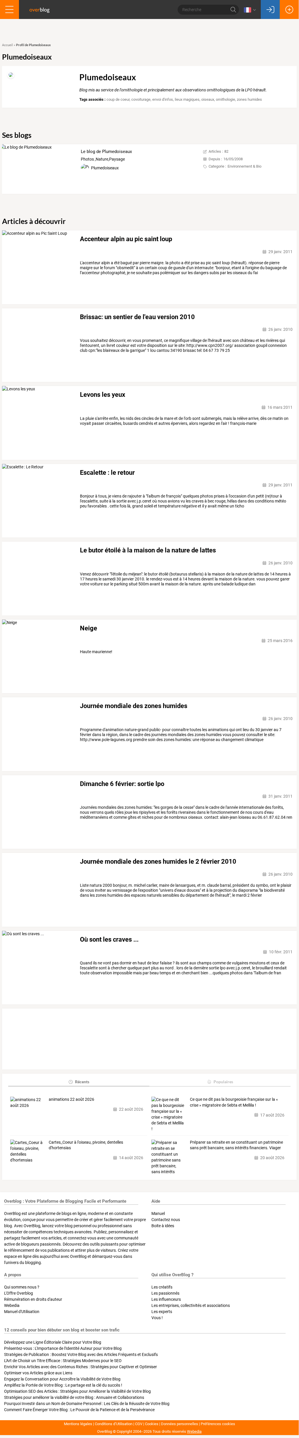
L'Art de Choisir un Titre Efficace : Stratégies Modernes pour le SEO (63, 1360)
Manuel (158, 1213)
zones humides (249, 99)
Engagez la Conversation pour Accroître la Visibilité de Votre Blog (62, 1379)
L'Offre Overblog (18, 1293)
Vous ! (157, 1317)
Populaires (223, 1081)
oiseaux (207, 99)
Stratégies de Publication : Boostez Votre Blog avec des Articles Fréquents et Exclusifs (81, 1354)
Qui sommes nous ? (21, 1287)
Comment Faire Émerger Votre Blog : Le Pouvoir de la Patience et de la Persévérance (79, 1409)
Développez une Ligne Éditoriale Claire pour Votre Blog (52, 1342)
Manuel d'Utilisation (21, 1311)
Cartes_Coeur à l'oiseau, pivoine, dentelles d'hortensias (86, 1145)
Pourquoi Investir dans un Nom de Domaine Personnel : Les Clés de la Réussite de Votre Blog (86, 1403)
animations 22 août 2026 (71, 1099)
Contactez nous (165, 1219)
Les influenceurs (166, 1299)
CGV (138, 1424)
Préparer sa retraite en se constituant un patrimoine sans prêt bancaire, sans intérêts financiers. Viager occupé (236, 1145)
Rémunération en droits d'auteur (33, 1299)
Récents (82, 1081)
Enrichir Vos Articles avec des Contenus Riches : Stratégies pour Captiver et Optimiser (80, 1366)
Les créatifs (161, 1287)
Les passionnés (165, 1293)
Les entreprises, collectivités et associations (190, 1305)
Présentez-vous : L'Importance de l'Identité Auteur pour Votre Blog (63, 1348)
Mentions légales (78, 1424)
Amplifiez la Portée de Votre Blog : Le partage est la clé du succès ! (63, 1385)
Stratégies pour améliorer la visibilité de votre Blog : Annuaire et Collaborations (74, 1397)
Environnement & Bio (244, 166)
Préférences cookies (218, 1424)
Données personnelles (179, 1424)
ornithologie (225, 99)
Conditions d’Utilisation (113, 1424)
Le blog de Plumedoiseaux (106, 151)
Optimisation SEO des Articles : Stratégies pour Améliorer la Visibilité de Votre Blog (77, 1391)
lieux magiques (187, 99)
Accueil (7, 45)
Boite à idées (162, 1225)
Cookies (151, 1424)
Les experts (161, 1311)
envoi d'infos (162, 99)
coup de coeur (118, 99)
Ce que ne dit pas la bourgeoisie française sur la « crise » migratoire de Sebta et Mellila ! (234, 1102)
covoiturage (141, 99)
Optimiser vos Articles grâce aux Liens (38, 1373)
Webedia (12, 1305)
